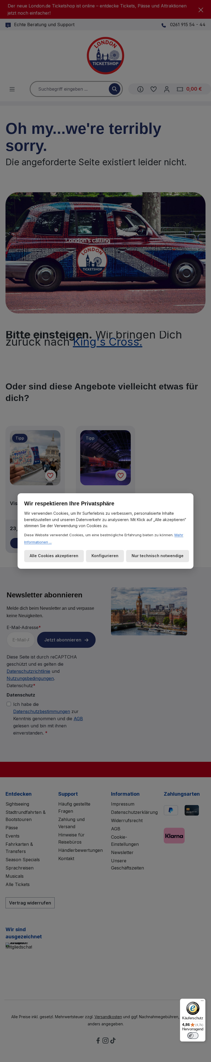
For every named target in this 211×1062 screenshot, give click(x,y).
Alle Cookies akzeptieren (54, 555)
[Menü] (202, 1002)
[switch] (192, 1035)
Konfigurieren (104, 555)
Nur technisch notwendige (158, 555)
